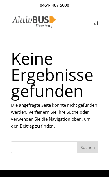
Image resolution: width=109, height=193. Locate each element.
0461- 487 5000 (54, 5)
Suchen (88, 147)
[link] (34, 21)
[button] (96, 25)
